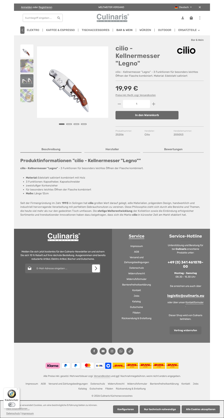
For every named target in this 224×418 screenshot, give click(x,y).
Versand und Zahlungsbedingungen (136, 260)
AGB (136, 251)
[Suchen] (59, 18)
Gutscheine (136, 307)
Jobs (136, 295)
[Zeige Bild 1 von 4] (61, 124)
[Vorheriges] (22, 30)
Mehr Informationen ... (18, 408)
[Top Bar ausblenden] (199, 7)
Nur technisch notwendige (160, 409)
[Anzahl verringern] (119, 104)
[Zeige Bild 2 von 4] (69, 124)
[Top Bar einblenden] (200, 18)
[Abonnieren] (96, 268)
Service (136, 236)
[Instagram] (111, 351)
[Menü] (18, 390)
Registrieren (45, 7)
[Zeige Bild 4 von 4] (83, 124)
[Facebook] (94, 351)
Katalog (136, 301)
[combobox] (39, 18)
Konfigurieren (125, 409)
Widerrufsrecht (136, 273)
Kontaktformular (195, 302)
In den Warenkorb (147, 115)
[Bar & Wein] (124, 30)
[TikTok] (129, 351)
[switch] (11, 405)
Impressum (136, 246)
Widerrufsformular (136, 279)
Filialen (136, 312)
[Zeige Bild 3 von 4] (76, 124)
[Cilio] (186, 50)
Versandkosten (102, 376)
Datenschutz (136, 267)
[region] (64, 89)
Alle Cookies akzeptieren (200, 409)
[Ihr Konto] (183, 18)
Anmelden (26, 7)
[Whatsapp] (120, 351)
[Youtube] (103, 351)
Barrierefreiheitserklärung (136, 284)
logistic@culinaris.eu (185, 296)
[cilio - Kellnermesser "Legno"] (72, 82)
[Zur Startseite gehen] (112, 18)
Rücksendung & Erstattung (136, 318)
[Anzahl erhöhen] (154, 104)
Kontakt (136, 290)
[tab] (51, 149)
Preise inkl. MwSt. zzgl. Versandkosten (135, 95)
